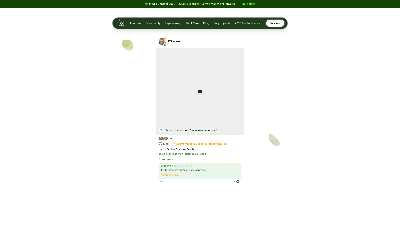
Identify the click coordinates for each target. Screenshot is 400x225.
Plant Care (192, 23)
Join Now (248, 3)
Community (152, 23)
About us (135, 23)
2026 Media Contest (248, 23)
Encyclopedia (221, 23)
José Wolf (166, 166)
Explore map (173, 23)
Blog (206, 23)
